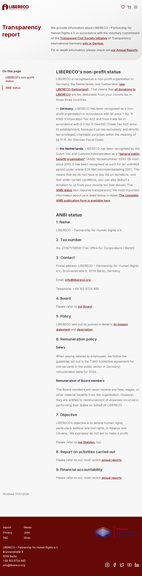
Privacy (7, 532)
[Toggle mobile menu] (136, 7)
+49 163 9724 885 (14, 560)
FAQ (5, 537)
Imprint (7, 527)
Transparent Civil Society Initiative (83, 38)
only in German (92, 43)
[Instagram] (107, 565)
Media (27, 527)
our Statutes (86, 442)
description (85, 329)
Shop (27, 537)
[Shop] (129, 7)
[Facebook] (114, 565)
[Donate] (123, 7)
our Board (85, 306)
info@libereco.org (78, 280)
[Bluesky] (129, 565)
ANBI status (13, 87)
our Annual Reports (124, 50)
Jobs (27, 532)
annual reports (111, 460)
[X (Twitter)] (122, 565)
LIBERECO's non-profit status (20, 79)
